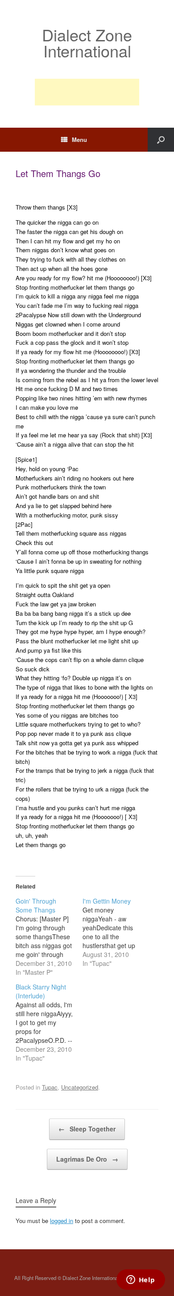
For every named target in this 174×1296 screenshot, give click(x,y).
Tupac (50, 1087)
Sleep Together (87, 1128)
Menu (79, 139)
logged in (61, 1220)
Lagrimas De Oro (87, 1159)
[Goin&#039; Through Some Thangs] (49, 936)
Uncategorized (79, 1087)
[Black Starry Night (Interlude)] (49, 1022)
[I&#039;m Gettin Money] (116, 932)
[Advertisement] (87, 92)
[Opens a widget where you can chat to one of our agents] (140, 1280)
